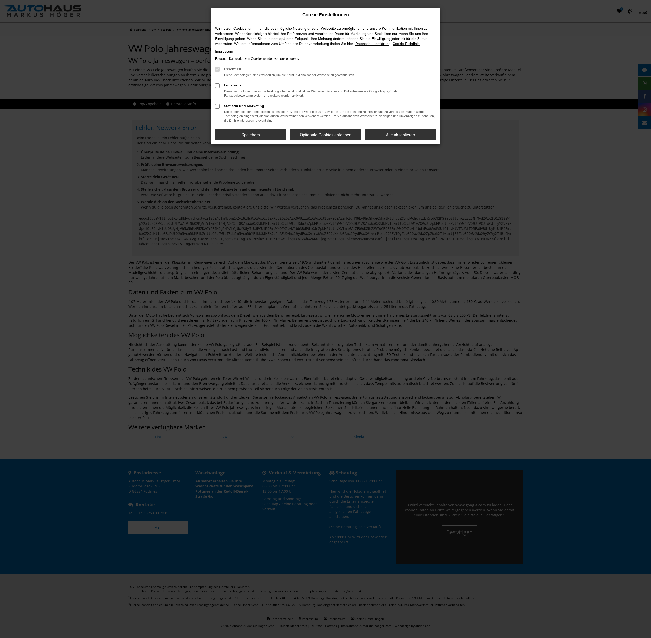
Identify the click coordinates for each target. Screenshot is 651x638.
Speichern (250, 135)
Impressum (224, 51)
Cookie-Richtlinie (406, 44)
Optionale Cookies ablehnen (325, 135)
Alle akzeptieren (400, 135)
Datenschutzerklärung (373, 44)
